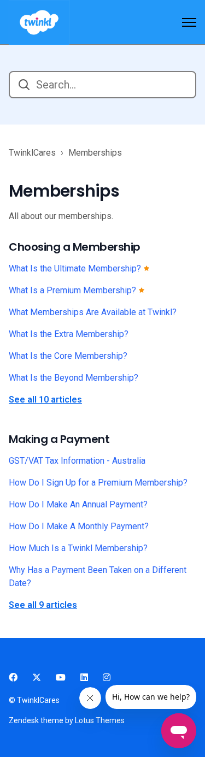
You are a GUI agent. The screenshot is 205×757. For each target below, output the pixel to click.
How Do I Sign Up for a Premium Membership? (98, 482)
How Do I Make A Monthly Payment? (79, 526)
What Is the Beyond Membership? (73, 377)
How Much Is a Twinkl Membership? (78, 548)
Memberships (95, 152)
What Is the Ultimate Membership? (76, 268)
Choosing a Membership (74, 247)
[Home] (39, 22)
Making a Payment (59, 439)
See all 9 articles (43, 605)
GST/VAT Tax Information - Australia (77, 461)
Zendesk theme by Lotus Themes (67, 720)
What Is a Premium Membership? (73, 290)
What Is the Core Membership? (68, 356)
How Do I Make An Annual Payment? (78, 504)
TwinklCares (32, 152)
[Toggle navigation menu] (189, 22)
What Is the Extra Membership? (68, 334)
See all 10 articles (45, 399)
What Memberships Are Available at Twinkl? (93, 312)
